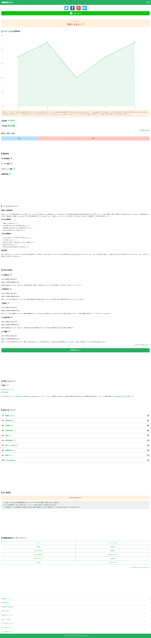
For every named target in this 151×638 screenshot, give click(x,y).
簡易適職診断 (5, 602)
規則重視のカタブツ (112, 554)
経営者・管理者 (38, 550)
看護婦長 (112, 550)
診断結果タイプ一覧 (6, 615)
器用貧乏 (38, 546)
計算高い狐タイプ (10, 430)
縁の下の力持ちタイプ (7, 389)
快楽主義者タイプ (10, 440)
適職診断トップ (5, 598)
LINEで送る (77, 13)
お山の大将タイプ (11, 460)
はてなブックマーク (84, 8)
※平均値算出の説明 (144, 130)
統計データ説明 (5, 619)
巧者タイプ (8, 435)
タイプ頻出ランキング (7, 623)
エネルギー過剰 (113, 543)
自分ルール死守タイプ (11, 445)
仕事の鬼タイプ (9, 420)
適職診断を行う (75, 350)
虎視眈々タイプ (9, 415)
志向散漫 (112, 558)
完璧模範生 (112, 546)
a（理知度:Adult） (19, 396)
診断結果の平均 (121, 396)
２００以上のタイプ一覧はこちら (140, 567)
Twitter (66, 8)
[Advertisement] (10, 146)
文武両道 (38, 562)
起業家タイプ (9, 425)
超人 (38, 543)
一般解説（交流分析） (7, 607)
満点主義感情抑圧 (38, 554)
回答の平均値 (5, 611)
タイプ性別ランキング (7, 631)
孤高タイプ (8, 455)
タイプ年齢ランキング (7, 627)
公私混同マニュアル (38, 558)
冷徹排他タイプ (9, 450)
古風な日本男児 (113, 562)
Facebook (72, 8)
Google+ (78, 8)
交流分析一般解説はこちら (142, 344)
